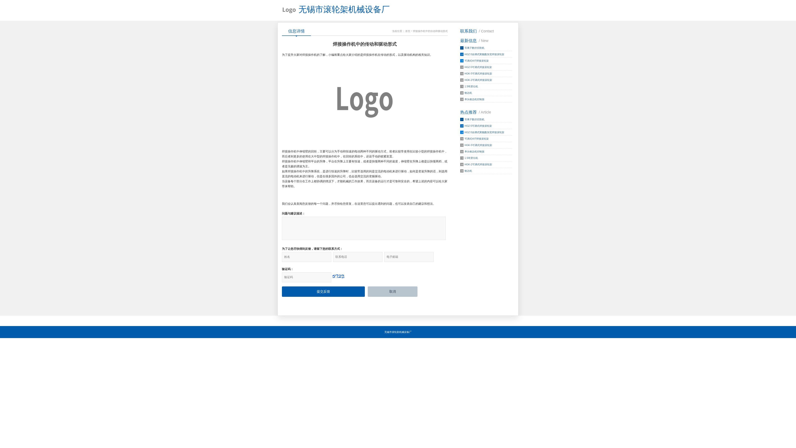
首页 (407, 31)
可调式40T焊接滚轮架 (477, 60)
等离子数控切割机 (474, 47)
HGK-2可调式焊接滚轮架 (478, 80)
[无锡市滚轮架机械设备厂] (289, 10)
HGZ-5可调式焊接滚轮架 (478, 67)
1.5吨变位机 (471, 86)
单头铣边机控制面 (474, 99)
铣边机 (468, 92)
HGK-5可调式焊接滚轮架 (478, 73)
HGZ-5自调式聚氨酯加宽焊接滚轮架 (484, 54)
